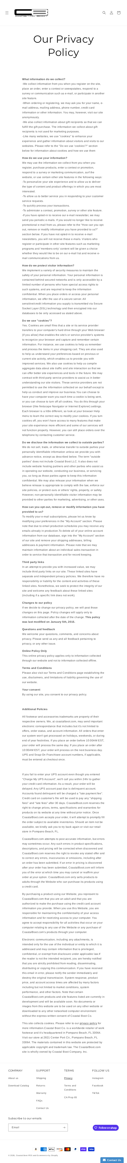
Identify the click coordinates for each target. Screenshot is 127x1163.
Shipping (41, 1078)
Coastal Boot (22, 1155)
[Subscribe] (64, 1127)
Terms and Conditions (70, 1087)
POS (30, 1155)
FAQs (39, 1100)
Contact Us (42, 1108)
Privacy (68, 1078)
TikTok (95, 1093)
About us (13, 1078)
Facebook (97, 1085)
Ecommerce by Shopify (47, 1155)
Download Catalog (18, 1085)
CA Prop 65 (70, 1097)
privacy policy (88, 1023)
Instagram (98, 1078)
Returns (40, 1085)
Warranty (41, 1093)
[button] (7, 12)
